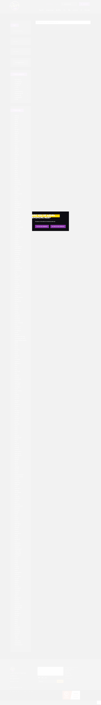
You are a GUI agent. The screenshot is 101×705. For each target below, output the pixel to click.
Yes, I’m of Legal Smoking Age (41, 226)
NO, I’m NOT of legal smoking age (58, 226)
